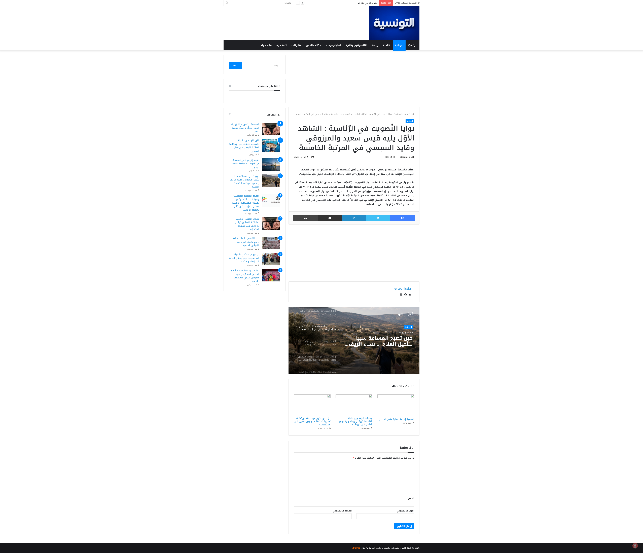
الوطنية (399, 45)
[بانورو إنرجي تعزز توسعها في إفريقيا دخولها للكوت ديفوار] (271, 164)
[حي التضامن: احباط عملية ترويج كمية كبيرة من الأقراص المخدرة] (271, 243)
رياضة (375, 45)
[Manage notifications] (635, 545)
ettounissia (406, 157)
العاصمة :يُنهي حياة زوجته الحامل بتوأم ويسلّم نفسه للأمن (245, 128)
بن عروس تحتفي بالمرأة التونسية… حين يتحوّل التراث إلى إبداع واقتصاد (244, 258)
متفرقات (296, 45)
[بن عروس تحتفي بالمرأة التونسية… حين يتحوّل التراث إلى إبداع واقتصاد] (271, 259)
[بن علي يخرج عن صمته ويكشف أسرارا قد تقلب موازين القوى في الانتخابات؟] (312, 404)
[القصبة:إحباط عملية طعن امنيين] (395, 405)
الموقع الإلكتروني (342, 511)
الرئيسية (408, 114)
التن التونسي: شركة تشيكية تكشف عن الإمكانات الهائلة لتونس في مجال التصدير (244, 145)
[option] (354, 340)
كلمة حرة (281, 45)
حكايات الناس (313, 45)
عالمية (386, 45)
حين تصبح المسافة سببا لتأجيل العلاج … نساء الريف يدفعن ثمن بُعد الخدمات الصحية (244, 181)
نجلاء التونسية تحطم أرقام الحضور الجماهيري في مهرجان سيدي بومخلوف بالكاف (245, 275)
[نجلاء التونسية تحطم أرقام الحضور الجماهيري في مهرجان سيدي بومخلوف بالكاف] (271, 275)
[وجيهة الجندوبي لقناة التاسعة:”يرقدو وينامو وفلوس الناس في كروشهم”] (354, 404)
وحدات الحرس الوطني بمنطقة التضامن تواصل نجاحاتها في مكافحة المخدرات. (247, 224)
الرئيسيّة (412, 45)
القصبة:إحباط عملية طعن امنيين (396, 419)
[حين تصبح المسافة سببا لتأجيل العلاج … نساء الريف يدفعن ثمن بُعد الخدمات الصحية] (271, 180)
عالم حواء (266, 45)
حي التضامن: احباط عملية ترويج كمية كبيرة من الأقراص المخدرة (245, 242)
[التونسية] (394, 23)
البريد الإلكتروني (405, 511)
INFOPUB (355, 548)
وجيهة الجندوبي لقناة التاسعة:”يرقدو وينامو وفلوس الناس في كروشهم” (355, 421)
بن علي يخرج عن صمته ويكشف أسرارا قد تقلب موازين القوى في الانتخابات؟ (312, 421)
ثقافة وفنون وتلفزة (356, 45)
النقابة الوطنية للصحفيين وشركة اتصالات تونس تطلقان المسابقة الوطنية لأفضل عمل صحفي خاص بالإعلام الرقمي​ (377, 341)
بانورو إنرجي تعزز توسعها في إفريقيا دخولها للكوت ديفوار (347, 3)
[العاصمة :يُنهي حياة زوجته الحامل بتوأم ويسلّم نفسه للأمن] (271, 129)
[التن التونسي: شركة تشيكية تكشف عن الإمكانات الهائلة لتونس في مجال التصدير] (271, 145)
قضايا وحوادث (333, 45)
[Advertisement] (354, 78)
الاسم (411, 498)
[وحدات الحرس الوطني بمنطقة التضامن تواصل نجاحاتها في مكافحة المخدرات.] (271, 223)
